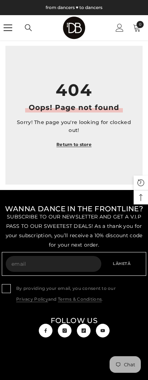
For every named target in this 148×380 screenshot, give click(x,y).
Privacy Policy (32, 299)
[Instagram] (64, 330)
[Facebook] (45, 330)
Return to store (74, 144)
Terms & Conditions (80, 299)
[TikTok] (84, 330)
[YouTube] (103, 330)
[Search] (28, 27)
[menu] (8, 27)
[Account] (120, 28)
